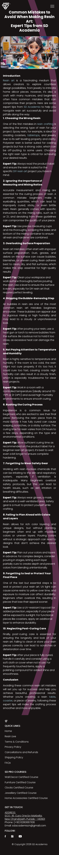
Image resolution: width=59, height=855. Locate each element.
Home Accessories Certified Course (26, 798)
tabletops (33, 135)
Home (8, 731)
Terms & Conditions (17, 742)
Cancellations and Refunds (21, 752)
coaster (8, 700)
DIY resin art (20, 171)
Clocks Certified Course (19, 787)
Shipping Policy (14, 757)
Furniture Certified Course (20, 782)
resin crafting (45, 124)
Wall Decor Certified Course (21, 777)
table (52, 697)
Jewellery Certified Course (21, 793)
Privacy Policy (13, 747)
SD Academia (32, 107)
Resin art (8, 80)
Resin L (9, 736)
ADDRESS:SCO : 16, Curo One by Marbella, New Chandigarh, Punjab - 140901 (25, 816)
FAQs (8, 763)
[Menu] (52, 6)
